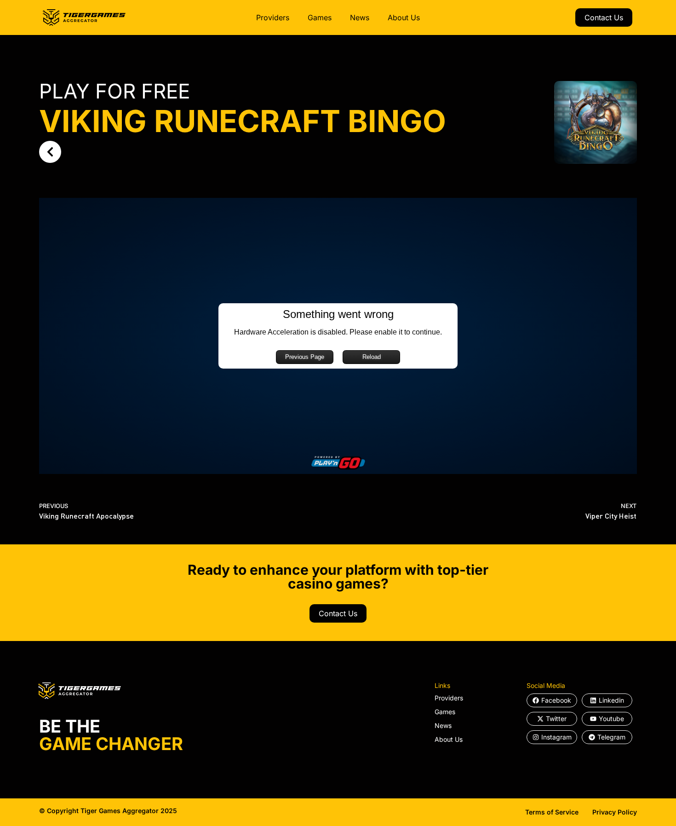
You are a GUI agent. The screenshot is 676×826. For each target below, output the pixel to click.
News (359, 17)
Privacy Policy (614, 812)
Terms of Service (552, 812)
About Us (404, 17)
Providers (272, 17)
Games (320, 17)
